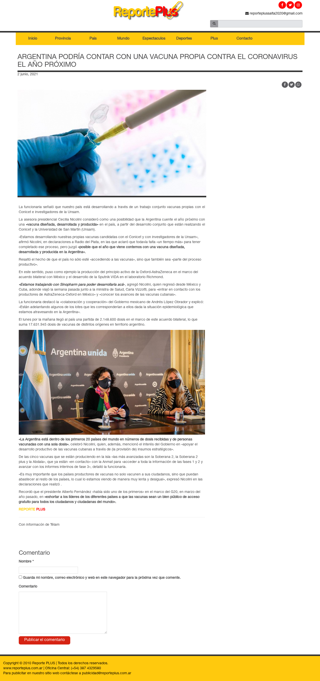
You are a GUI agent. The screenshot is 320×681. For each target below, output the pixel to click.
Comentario (28, 586)
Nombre (26, 561)
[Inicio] (160, 11)
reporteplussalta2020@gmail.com (275, 14)
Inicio (32, 39)
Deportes (184, 39)
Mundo (123, 39)
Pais (93, 39)
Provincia (63, 39)
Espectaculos (154, 39)
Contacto (244, 39)
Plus (214, 39)
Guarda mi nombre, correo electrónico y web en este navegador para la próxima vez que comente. (102, 578)
